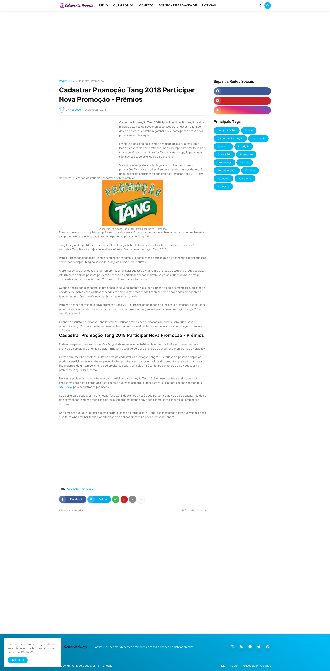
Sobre (234, 665)
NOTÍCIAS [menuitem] (209, 5)
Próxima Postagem (193, 510)
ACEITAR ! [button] (17, 660)
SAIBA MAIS (28, 652)
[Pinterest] (124, 499)
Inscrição (243, 146)
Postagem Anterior (72, 510)
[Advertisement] (165, 45)
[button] (260, 5)
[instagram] (242, 110)
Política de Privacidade (256, 665)
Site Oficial (65, 387)
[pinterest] (242, 101)
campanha (245, 178)
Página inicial (67, 81)
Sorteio (244, 162)
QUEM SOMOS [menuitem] (123, 5)
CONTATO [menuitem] (146, 5)
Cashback (258, 138)
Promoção (246, 154)
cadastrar (224, 178)
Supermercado (227, 170)
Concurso (223, 146)
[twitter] (258, 646)
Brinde (249, 130)
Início (222, 665)
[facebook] (242, 91)
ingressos (223, 186)
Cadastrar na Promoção (97, 665)
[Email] (132, 499)
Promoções (224, 162)
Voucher (250, 170)
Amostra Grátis (227, 130)
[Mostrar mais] (141, 499)
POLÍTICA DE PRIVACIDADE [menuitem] (178, 5)
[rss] (241, 646)
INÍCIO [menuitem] (103, 5)
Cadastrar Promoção (91, 81)
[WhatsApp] (115, 499)
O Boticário (224, 154)
